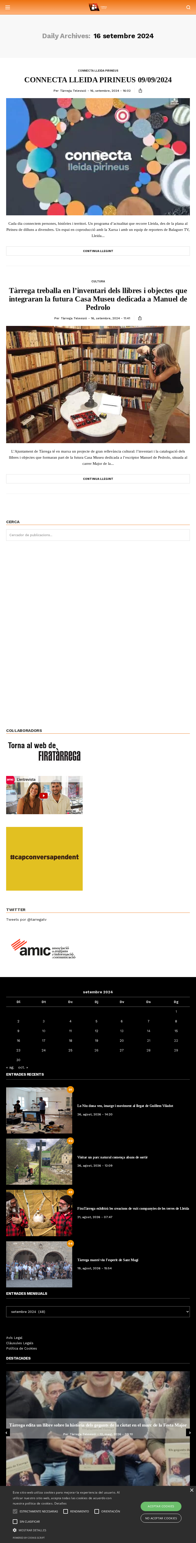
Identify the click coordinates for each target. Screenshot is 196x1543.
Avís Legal (14, 1338)
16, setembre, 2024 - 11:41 (110, 318)
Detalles (60, 1503)
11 (70, 1031)
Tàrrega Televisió (73, 91)
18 (70, 1041)
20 (122, 1041)
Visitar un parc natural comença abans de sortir (112, 1157)
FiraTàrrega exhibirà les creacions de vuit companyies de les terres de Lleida (133, 1208)
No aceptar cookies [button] (161, 1518)
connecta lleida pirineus (98, 70)
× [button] (191, 1490)
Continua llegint (98, 251)
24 (44, 1050)
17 (43, 1041)
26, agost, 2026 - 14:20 (95, 1114)
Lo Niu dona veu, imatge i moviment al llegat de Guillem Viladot (125, 1106)
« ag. (10, 1067)
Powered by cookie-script (29, 1537)
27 (122, 1050)
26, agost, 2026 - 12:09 (95, 1165)
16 (18, 1041)
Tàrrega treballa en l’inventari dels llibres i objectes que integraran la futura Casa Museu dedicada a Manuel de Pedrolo (98, 298)
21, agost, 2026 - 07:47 (95, 1217)
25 (70, 1050)
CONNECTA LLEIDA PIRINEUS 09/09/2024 (98, 79)
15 (176, 1031)
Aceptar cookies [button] (161, 1506)
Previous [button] (6, 1432)
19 (96, 1041)
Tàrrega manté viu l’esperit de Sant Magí (107, 1260)
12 (96, 1031)
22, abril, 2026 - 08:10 (127, 1434)
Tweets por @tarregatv (26, 919)
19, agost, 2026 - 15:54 (94, 1268)
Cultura (98, 281)
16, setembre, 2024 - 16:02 (110, 91)
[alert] (98, 1514)
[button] (68, 1529)
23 (18, 1050)
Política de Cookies (21, 1348)
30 (18, 1060)
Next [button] (190, 1432)
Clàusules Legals (19, 1343)
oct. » (23, 1067)
